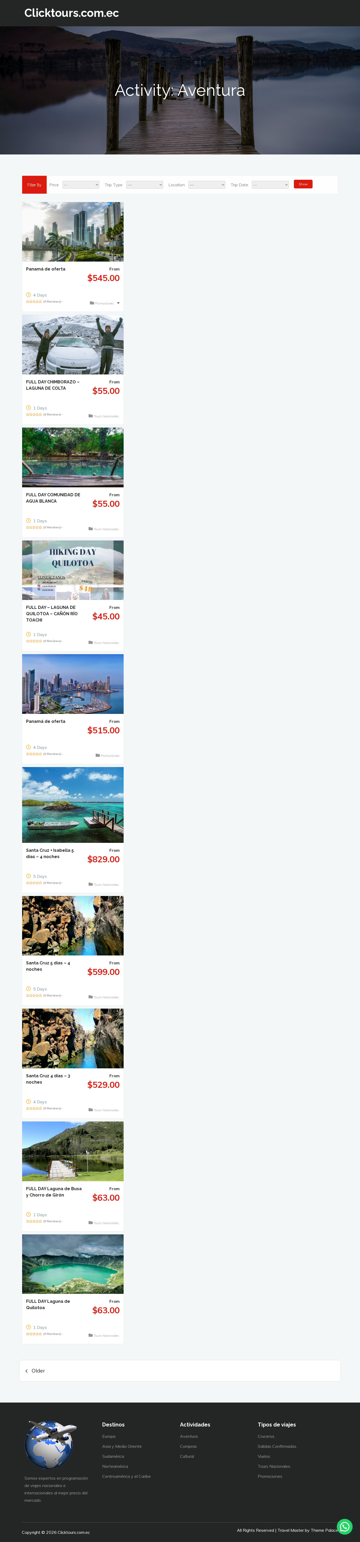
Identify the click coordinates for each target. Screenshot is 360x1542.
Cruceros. (266, 1436)
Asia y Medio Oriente (122, 1446)
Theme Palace (324, 1530)
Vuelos (264, 1456)
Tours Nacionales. (107, 416)
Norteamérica (115, 1466)
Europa (108, 1436)
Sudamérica (113, 1456)
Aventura (189, 1436)
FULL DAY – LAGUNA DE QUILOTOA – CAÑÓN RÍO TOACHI (52, 614)
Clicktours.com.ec (72, 13)
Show (303, 184)
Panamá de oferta (45, 269)
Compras (188, 1446)
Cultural (187, 1456)
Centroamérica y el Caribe (126, 1476)
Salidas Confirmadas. (277, 1446)
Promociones (105, 303)
